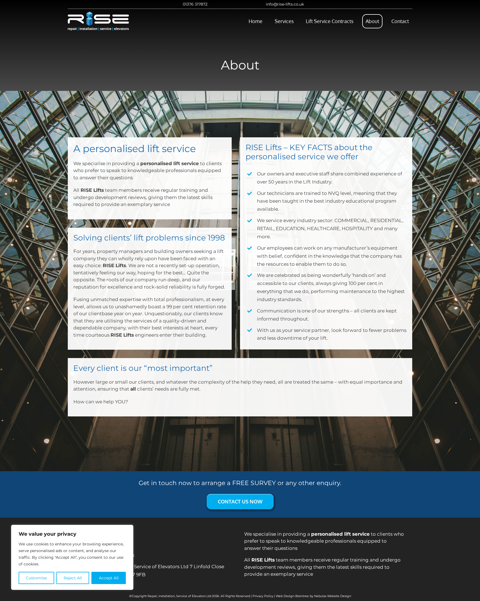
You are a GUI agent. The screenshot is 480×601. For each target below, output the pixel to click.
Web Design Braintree (292, 596)
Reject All (73, 577)
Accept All (109, 577)
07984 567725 (104, 544)
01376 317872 (195, 4)
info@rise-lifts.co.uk (285, 4)
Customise (36, 577)
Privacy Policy (262, 596)
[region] (72, 557)
